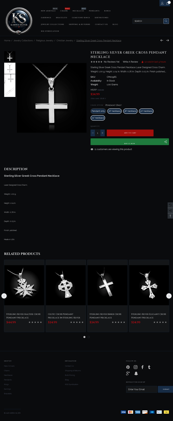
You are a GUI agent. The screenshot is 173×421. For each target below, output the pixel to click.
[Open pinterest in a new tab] (127, 367)
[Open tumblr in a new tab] (149, 367)
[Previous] (162, 40)
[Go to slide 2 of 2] (89, 337)
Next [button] (169, 296)
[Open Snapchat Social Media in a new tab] (135, 373)
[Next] (167, 40)
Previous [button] (4, 296)
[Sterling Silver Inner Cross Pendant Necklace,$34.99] (107, 285)
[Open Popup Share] (165, 141)
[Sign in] (162, 3)
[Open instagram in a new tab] (135, 367)
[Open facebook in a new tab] (142, 367)
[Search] (166, 21)
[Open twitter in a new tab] (157, 367)
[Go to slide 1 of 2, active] (84, 337)
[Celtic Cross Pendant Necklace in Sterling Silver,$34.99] (66, 285)
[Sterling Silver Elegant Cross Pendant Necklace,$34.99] (149, 285)
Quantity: (95, 126)
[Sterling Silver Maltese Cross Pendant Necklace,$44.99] (24, 285)
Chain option (106, 105)
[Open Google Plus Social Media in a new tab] (128, 373)
